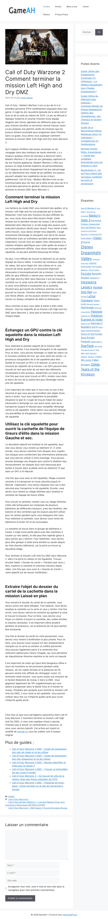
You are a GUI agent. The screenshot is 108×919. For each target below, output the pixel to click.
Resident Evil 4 (89, 326)
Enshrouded (86, 266)
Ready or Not (85, 324)
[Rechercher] (99, 32)
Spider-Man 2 (96, 342)
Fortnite (86, 273)
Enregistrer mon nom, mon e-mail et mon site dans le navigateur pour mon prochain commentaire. (36, 888)
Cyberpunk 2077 (95, 234)
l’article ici (22, 731)
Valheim (84, 357)
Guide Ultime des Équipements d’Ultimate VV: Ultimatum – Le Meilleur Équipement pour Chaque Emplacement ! (91, 81)
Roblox (46, 14)
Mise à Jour (72, 6)
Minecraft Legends (93, 304)
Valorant (91, 357)
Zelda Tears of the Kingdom (90, 369)
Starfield (87, 346)
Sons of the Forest (91, 333)
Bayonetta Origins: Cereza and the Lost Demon (91, 224)
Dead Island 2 (87, 238)
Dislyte (86, 242)
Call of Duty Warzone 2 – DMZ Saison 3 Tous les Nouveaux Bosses (37, 808)
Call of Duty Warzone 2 (18, 799)
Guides (46, 6)
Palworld (96, 311)
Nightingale (87, 307)
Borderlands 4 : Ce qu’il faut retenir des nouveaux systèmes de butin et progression (91, 177)
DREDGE (93, 263)
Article (58, 6)
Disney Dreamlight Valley (91, 253)
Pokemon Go (85, 316)
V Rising (98, 356)
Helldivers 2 (95, 278)
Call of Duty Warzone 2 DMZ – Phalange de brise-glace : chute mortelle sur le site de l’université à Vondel (38, 786)
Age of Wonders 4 (88, 208)
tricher (86, 6)
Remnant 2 (97, 323)
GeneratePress (70, 914)
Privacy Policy (61, 14)
